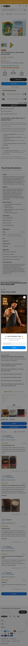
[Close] (24, 297)
